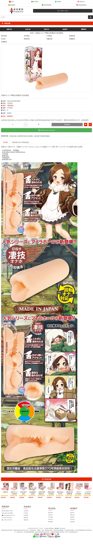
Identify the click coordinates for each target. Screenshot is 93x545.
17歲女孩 (5, 492)
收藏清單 (72, 517)
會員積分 (65, 29)
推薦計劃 (26, 517)
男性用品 (4, 36)
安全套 (3, 39)
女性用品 (27, 36)
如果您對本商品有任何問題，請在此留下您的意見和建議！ (34, 136)
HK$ (35, 1)
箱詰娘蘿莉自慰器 (33, 493)
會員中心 (72, 512)
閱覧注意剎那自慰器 (51, 493)
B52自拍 (51, 528)
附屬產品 (72, 39)
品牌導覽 (26, 515)
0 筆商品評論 (12, 136)
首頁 (31, 33)
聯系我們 (26, 520)
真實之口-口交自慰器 (14, 493)
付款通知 (26, 510)
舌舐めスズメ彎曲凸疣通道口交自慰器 (49, 33)
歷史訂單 (72, 515)
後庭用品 (72, 36)
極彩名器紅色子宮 (60, 493)
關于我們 (50, 512)
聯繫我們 (83, 29)
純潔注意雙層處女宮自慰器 (42, 493)
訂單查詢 (26, 513)
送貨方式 (46, 29)
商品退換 (72, 521)
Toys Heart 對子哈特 (13, 101)
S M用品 (49, 36)
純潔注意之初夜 (23, 493)
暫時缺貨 (67, 124)
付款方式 (50, 519)
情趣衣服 (49, 39)
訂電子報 (72, 519)
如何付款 (27, 29)
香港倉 (9, 113)
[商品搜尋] (90, 17)
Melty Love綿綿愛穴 (78, 493)
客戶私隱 (50, 517)
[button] (46, 23)
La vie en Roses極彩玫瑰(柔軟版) (87, 493)
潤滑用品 (27, 39)
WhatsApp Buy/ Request (48, 130)
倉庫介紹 (9, 29)
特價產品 (4, 42)
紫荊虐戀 (57, 528)
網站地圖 (50, 521)
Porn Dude (62, 528)
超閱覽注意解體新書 (69, 493)
